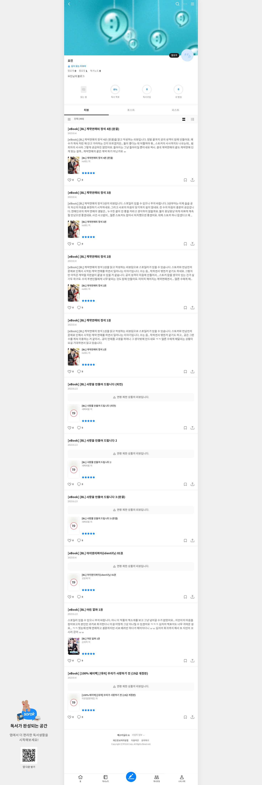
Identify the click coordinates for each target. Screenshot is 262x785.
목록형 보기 (192, 119)
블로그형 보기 (184, 119)
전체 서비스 (192, 4)
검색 (177, 4)
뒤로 (69, 4)
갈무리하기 (185, 180)
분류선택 (69, 119)
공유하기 (192, 180)
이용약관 (135, 740)
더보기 (185, 4)
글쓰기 (131, 777)
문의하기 (145, 740)
